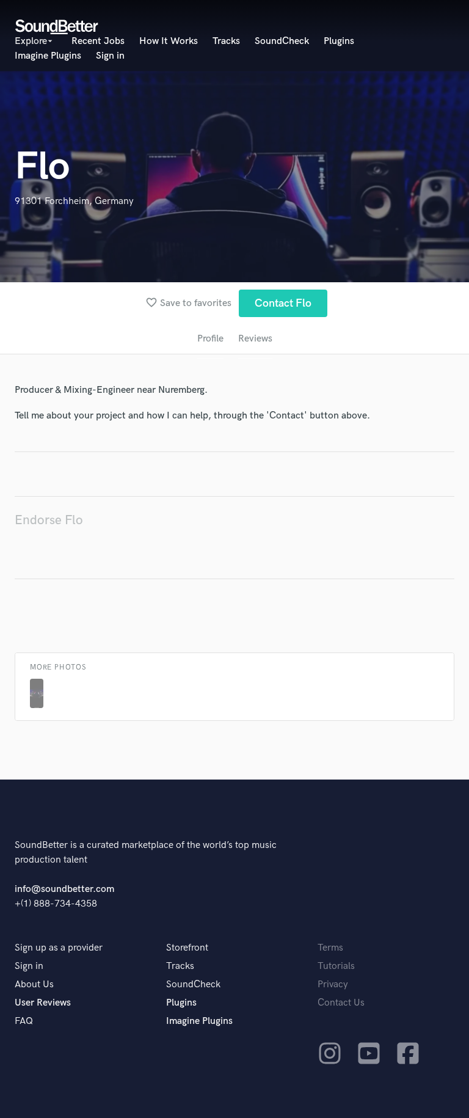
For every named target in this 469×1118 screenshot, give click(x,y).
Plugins (339, 41)
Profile (210, 339)
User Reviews (43, 1003)
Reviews (255, 339)
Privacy (333, 984)
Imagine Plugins (48, 56)
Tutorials (336, 966)
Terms (330, 948)
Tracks (226, 41)
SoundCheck (282, 41)
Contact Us (341, 1003)
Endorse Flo (49, 520)
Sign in (110, 56)
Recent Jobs (98, 41)
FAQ (24, 1021)
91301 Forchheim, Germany (74, 201)
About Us (34, 984)
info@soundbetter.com (64, 889)
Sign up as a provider (59, 948)
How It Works (168, 41)
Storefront (187, 948)
